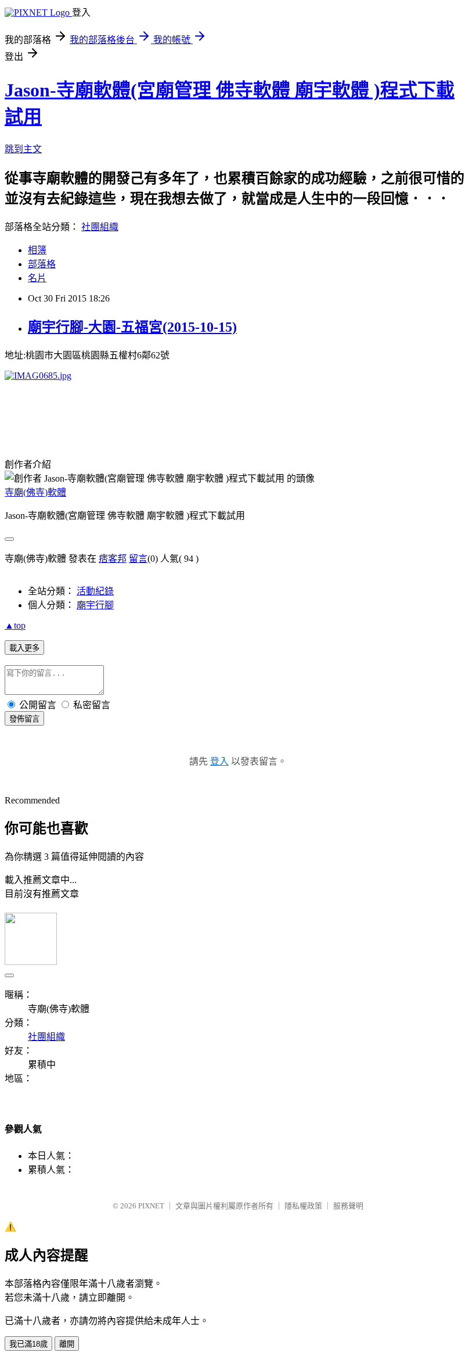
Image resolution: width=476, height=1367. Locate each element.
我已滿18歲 (28, 1344)
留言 (138, 559)
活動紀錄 (95, 591)
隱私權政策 (303, 1205)
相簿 (37, 250)
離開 (66, 1344)
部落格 (42, 264)
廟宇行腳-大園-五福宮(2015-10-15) (132, 327)
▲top (15, 625)
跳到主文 (23, 149)
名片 (37, 278)
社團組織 (99, 227)
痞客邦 (113, 559)
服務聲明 (348, 1205)
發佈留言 (24, 719)
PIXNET (151, 1205)
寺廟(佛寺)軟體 (35, 492)
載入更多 (24, 648)
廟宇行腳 (95, 605)
